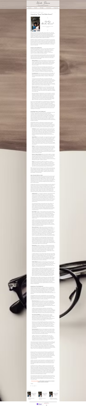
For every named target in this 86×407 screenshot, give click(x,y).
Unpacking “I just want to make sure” (42, 398)
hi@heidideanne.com (46, 403)
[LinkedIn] (46, 405)
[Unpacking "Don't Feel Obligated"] (32, 394)
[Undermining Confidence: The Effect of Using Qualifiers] (54, 394)
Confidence (32, 383)
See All (58, 390)
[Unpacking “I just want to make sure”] (43, 394)
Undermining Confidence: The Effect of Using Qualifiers (54, 398)
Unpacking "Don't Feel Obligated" (31, 398)
